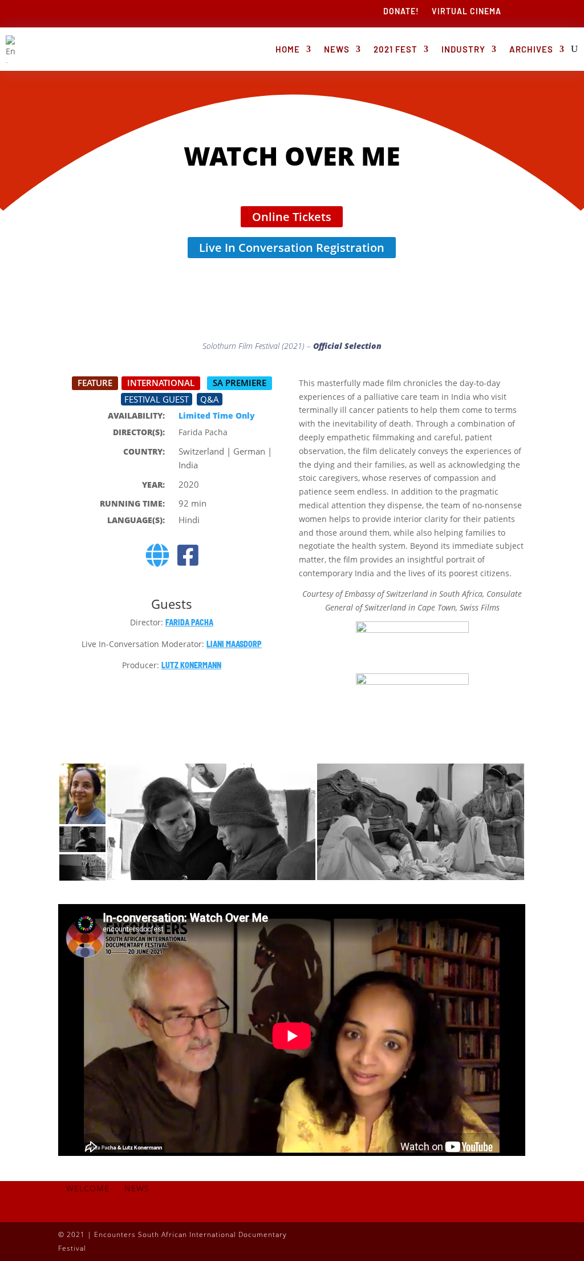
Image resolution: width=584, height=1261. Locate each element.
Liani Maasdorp (234, 644)
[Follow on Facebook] (425, 1239)
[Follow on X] (448, 1239)
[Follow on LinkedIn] (494, 1239)
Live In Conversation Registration (291, 247)
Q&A (209, 399)
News (337, 49)
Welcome (88, 1189)
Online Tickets (291, 216)
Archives (531, 49)
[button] (82, 793)
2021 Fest (395, 49)
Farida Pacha (189, 622)
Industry (463, 49)
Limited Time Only (217, 415)
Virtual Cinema (466, 11)
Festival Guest (156, 399)
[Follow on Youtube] (517, 1239)
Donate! (401, 11)
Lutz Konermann (191, 665)
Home (287, 49)
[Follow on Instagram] (471, 1239)
